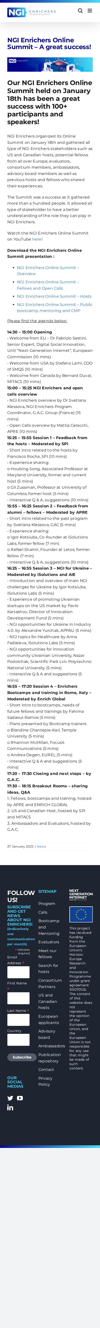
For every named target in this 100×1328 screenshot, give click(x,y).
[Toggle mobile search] (80, 10)
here (37, 239)
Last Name (18, 1010)
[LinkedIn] (10, 1107)
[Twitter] (10, 1098)
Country (14, 1031)
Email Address (15, 960)
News (41, 846)
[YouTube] (20, 1098)
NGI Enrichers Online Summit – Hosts (54, 296)
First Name (17, 986)
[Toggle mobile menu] (90, 10)
